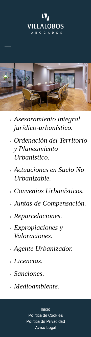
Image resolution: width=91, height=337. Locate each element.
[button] (8, 45)
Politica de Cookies (45, 315)
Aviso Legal (45, 327)
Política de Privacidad (45, 321)
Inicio (45, 309)
